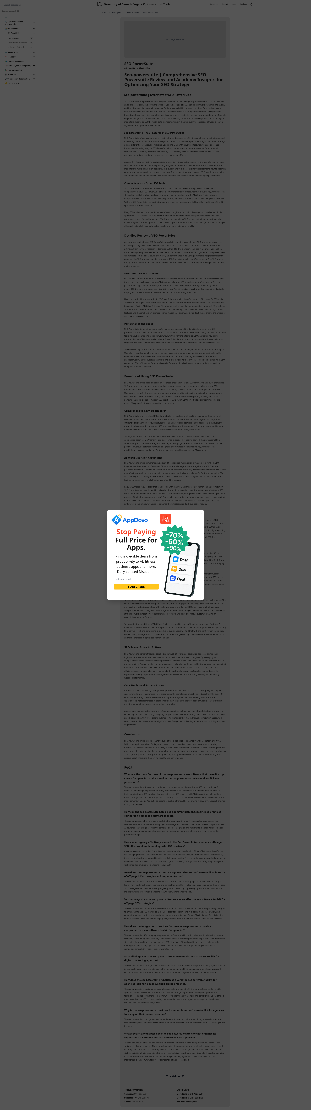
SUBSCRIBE (136, 586)
